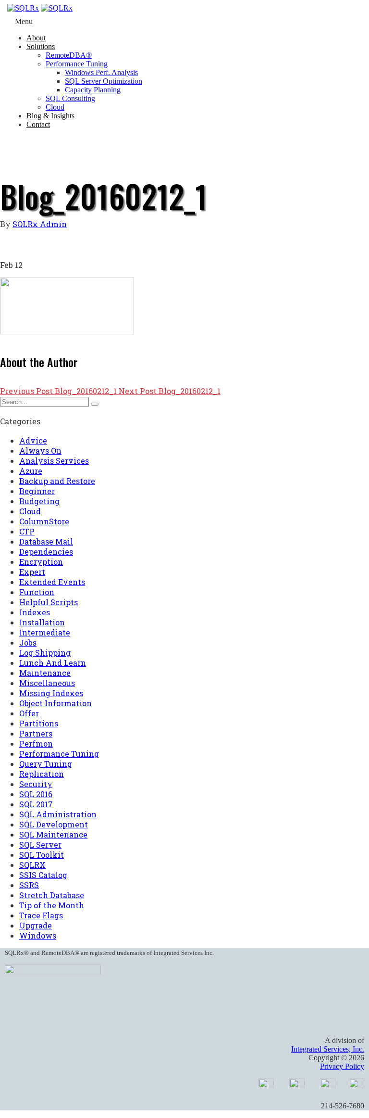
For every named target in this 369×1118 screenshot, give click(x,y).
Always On (40, 450)
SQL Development (53, 824)
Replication (41, 774)
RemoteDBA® (69, 55)
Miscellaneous (47, 683)
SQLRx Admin (39, 224)
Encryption (41, 562)
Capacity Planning (93, 90)
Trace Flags (41, 915)
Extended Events (52, 582)
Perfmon (36, 743)
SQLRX (32, 865)
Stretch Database (51, 895)
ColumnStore (44, 521)
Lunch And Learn (52, 663)
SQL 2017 (36, 804)
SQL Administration (58, 814)
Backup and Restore (57, 481)
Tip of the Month (51, 905)
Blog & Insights (50, 116)
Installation (42, 622)
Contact (38, 124)
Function (36, 592)
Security (35, 784)
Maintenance (45, 673)
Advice (33, 440)
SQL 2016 (35, 794)
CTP (27, 531)
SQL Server (40, 844)
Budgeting (39, 501)
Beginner (37, 491)
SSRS (29, 885)
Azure (30, 471)
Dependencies (46, 551)
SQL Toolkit (41, 855)
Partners (35, 733)
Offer (29, 713)
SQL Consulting (70, 98)
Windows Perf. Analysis (101, 72)
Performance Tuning (77, 64)
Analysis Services (54, 461)
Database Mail (46, 541)
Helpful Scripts (48, 602)
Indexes (34, 612)
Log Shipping (45, 653)
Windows (37, 935)
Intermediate (44, 632)
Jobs (28, 642)
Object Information (55, 703)
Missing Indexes (51, 693)
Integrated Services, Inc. (327, 1049)
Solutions (40, 46)
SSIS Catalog (43, 875)
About (36, 38)
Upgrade (35, 925)
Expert (32, 572)
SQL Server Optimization (103, 81)
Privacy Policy (342, 1066)
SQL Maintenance (53, 834)
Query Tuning (45, 764)
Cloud (55, 107)
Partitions (38, 723)
